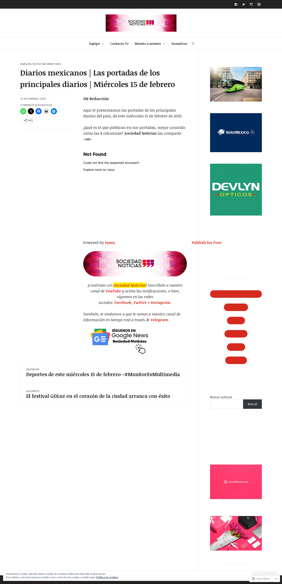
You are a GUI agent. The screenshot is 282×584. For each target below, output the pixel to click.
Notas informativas (47, 64)
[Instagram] (251, 4)
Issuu (110, 242)
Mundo (236, 347)
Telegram (159, 319)
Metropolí (236, 307)
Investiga (236, 360)
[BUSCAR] (193, 43)
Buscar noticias (221, 397)
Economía (236, 333)
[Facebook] (236, 4)
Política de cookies (107, 577)
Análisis (25, 64)
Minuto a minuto (148, 43)
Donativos (179, 43)
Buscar (252, 404)
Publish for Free (206, 242)
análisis (236, 294)
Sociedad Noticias (129, 285)
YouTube (114, 291)
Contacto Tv (119, 43)
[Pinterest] (259, 4)
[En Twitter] (244, 4)
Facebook (122, 302)
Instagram (160, 302)
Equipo (94, 43)
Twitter (140, 302)
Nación (236, 320)
